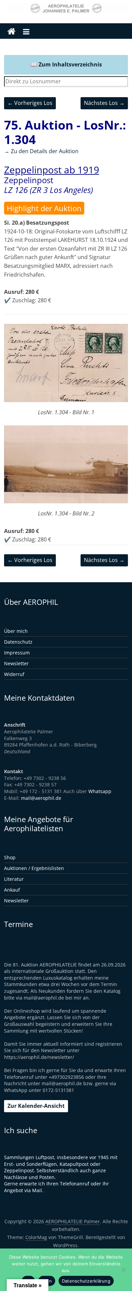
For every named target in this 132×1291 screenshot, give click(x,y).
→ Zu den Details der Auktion (41, 151)
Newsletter (16, 663)
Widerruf (14, 674)
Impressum (17, 652)
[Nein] (123, 1269)
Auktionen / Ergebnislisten (34, 868)
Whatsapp (99, 791)
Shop (10, 857)
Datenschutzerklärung (86, 1281)
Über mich (16, 631)
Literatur (14, 879)
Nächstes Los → (104, 103)
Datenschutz (18, 642)
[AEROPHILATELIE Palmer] (11, 32)
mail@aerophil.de (41, 798)
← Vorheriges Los (29, 103)
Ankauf (12, 890)
